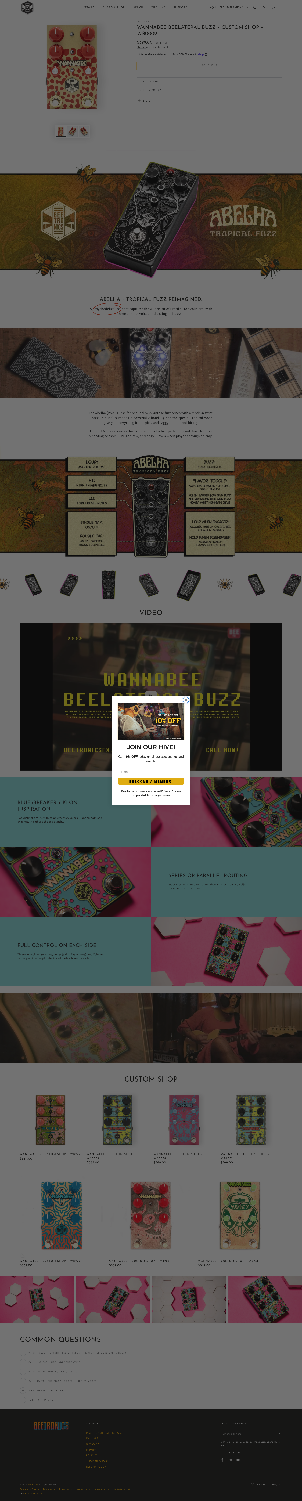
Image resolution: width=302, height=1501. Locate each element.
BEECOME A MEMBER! (151, 781)
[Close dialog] (186, 700)
